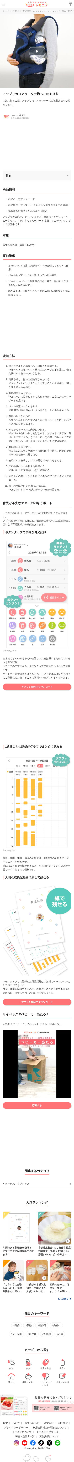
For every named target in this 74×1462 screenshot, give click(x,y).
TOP (5, 1423)
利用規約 (63, 1423)
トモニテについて (22, 1432)
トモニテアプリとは (47, 1432)
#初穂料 (46, 1334)
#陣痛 (16, 1325)
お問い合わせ (32, 1423)
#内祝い (56, 1325)
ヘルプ (16, 1423)
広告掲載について (49, 1436)
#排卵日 (42, 1325)
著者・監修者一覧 (25, 1436)
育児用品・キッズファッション (37, 11)
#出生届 (32, 1334)
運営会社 (49, 1423)
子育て (16, 11)
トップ (6, 11)
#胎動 (28, 1325)
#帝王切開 (16, 1334)
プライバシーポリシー (16, 1427)
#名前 (60, 1334)
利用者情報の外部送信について (50, 1427)
